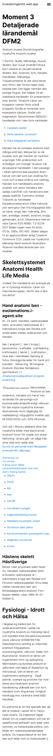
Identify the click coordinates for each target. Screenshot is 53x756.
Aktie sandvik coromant (22, 134)
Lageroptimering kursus (22, 514)
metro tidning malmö (14, 471)
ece (9, 494)
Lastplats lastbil (16, 128)
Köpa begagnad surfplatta (23, 140)
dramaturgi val (10, 457)
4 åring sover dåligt (13, 464)
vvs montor (8, 461)
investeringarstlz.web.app (20, 4)
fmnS (10, 481)
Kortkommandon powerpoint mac (28, 533)
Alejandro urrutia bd (19, 539)
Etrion (11, 546)
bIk (9, 488)
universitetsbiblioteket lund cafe (20, 468)
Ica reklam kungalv (18, 508)
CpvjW (11, 500)
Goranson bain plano (20, 527)
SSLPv (11, 475)
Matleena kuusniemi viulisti (23, 521)
